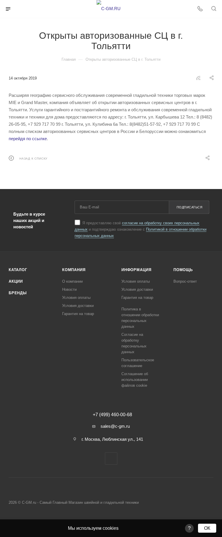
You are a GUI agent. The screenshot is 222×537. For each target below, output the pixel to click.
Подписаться (190, 207)
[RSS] (198, 77)
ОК (207, 528)
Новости (69, 289)
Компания (73, 270)
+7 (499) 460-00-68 (112, 414)
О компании (72, 281)
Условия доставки (78, 305)
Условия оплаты (76, 297)
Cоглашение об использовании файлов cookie (134, 380)
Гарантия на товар (78, 314)
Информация (136, 270)
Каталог (18, 270)
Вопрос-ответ (185, 281)
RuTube (111, 458)
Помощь (183, 270)
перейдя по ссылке (28, 138)
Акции (16, 281)
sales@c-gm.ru (115, 426)
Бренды (18, 293)
